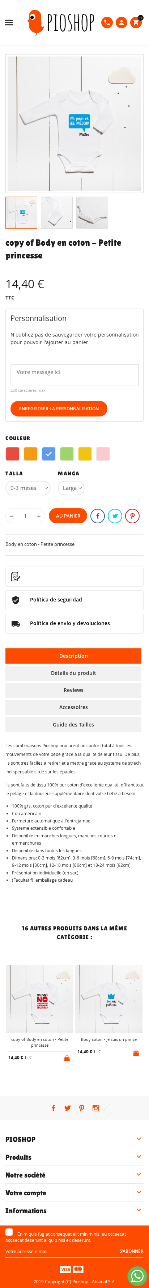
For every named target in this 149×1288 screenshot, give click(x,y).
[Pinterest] (132, 516)
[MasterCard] (78, 1269)
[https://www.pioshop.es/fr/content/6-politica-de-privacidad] (74, 577)
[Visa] (65, 1269)
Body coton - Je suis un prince (109, 1039)
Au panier (68, 515)
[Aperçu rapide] (34, 1076)
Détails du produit (73, 672)
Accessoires (73, 707)
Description (73, 655)
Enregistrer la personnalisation (59, 409)
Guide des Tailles (73, 724)
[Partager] (97, 516)
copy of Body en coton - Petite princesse (39, 1042)
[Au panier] (67, 1057)
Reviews (74, 690)
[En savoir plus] (46, 1076)
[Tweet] (115, 516)
